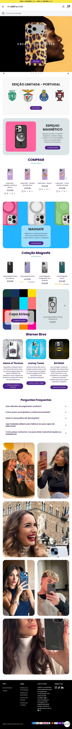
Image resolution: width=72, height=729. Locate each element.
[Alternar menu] (3, 6)
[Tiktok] (59, 687)
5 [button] (40, 73)
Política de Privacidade (24, 689)
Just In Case (19, 724)
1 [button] (31, 73)
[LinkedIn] (62, 687)
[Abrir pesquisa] (3, 13)
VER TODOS (36, 108)
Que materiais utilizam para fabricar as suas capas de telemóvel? (30, 425)
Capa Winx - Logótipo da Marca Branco (10, 185)
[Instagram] (56, 687)
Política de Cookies (24, 704)
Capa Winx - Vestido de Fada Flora (27, 184)
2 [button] (33, 73)
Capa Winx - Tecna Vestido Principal (62, 184)
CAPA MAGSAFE (36, 243)
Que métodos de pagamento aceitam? (24, 406)
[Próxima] (68, 73)
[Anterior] (4, 73)
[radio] (5, 193)
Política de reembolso (24, 694)
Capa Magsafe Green (62, 277)
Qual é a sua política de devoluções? (22, 418)
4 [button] (38, 73)
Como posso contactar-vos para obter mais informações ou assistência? (33, 433)
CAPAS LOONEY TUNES (36, 383)
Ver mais (36, 61)
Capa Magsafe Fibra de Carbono (10, 277)
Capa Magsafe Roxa (27, 276)
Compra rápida (52, 148)
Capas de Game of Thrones (13, 386)
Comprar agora (19, 321)
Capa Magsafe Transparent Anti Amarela (45, 278)
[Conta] (63, 6)
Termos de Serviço (24, 699)
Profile (5, 691)
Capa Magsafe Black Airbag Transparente (52, 318)
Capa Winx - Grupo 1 (45, 183)
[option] (36, 44)
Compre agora (36, 163)
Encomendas (7, 688)
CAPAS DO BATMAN (59, 387)
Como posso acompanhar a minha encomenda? (28, 412)
